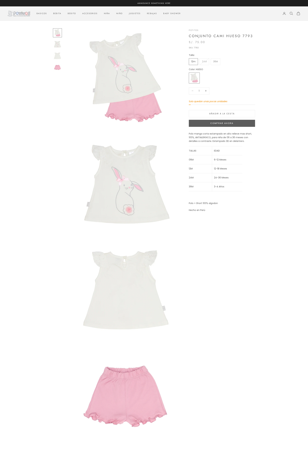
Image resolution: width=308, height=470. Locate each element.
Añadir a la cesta (222, 113)
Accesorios (90, 13)
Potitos (194, 30)
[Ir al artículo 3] (57, 55)
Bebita (57, 13)
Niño (119, 13)
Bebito (72, 13)
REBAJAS (152, 13)
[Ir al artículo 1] (57, 32)
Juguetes (135, 13)
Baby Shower (172, 13)
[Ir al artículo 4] (57, 67)
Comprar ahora (221, 123)
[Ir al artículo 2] (57, 44)
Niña (107, 13)
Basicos (42, 13)
